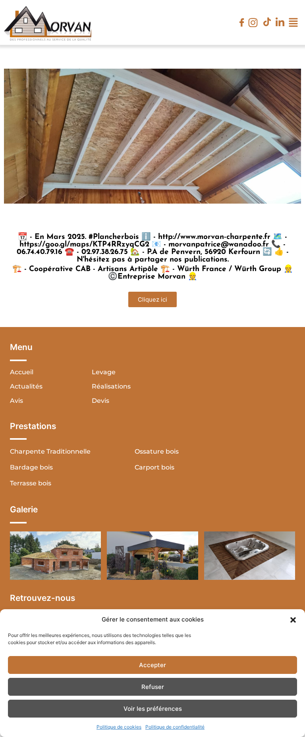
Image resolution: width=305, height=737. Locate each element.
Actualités (26, 386)
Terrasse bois (30, 483)
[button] (293, 619)
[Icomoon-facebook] (242, 22)
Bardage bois (31, 467)
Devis (100, 400)
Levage (104, 372)
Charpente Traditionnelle (50, 451)
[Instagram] (253, 22)
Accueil (21, 372)
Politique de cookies (119, 727)
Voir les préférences (153, 708)
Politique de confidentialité (175, 727)
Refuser (152, 687)
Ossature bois (157, 451)
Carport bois (154, 467)
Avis (16, 400)
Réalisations (111, 386)
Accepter (152, 665)
